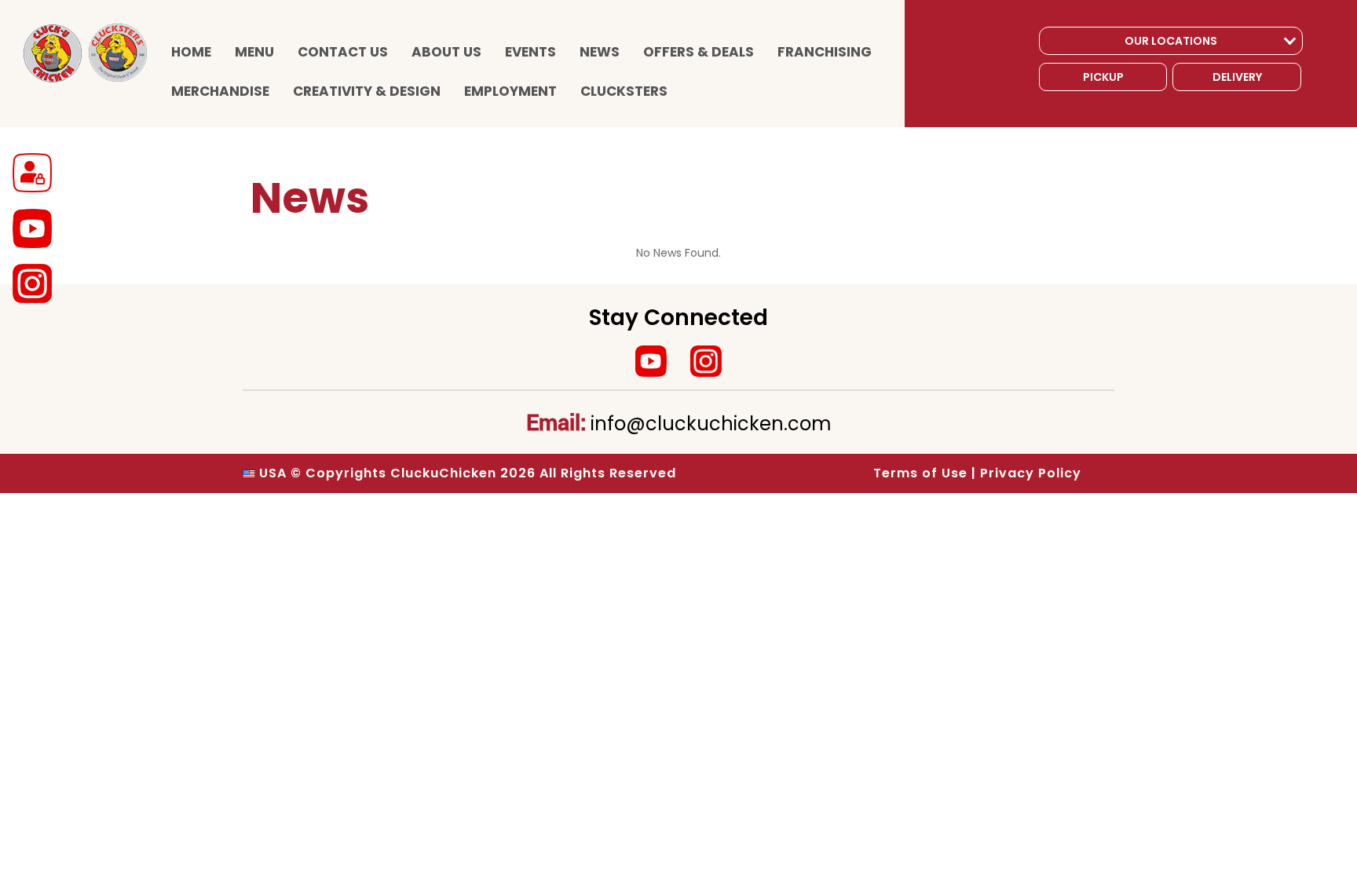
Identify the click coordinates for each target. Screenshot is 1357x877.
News (600, 51)
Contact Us (343, 51)
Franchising (824, 51)
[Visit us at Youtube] (651, 361)
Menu (254, 51)
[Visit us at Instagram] (705, 361)
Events (530, 51)
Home (191, 51)
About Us (446, 51)
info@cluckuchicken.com (711, 424)
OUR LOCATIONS (1171, 41)
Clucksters (624, 91)
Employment (510, 91)
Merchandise (220, 91)
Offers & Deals (698, 51)
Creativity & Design (367, 91)
